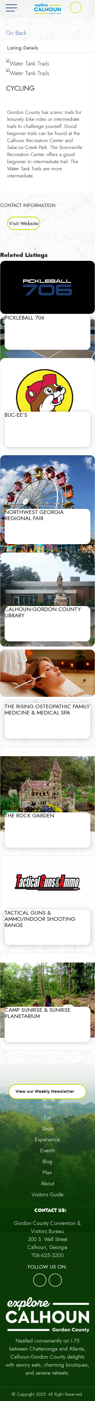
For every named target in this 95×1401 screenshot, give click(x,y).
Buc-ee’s (16, 415)
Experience (47, 1139)
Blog (47, 1161)
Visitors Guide (47, 1194)
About (47, 1183)
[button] (75, 7)
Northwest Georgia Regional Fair (34, 515)
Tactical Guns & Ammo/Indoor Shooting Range (40, 919)
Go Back (15, 33)
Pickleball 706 (24, 318)
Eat (47, 1117)
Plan (47, 1172)
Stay (47, 1106)
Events (47, 1150)
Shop (47, 1128)
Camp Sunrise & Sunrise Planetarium (38, 1013)
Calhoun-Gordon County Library (43, 612)
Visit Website (23, 223)
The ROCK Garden (29, 815)
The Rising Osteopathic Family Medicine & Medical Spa (47, 709)
